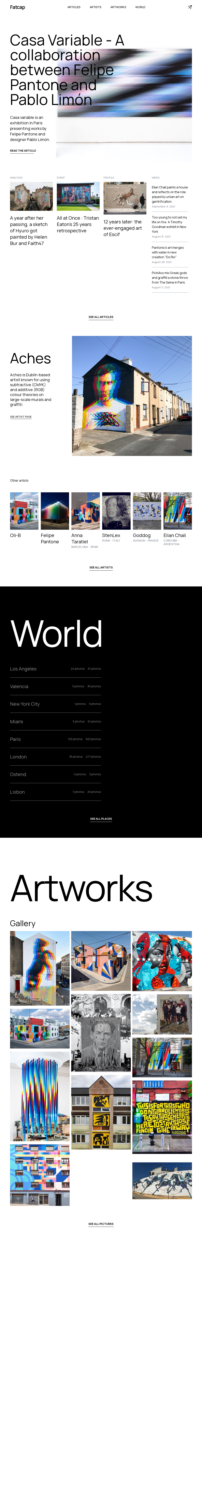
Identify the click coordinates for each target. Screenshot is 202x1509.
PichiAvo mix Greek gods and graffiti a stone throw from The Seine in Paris (170, 278)
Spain (94, 547)
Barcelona (79, 547)
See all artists (101, 567)
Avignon (139, 540)
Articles (73, 7)
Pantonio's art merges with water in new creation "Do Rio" (168, 252)
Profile (109, 177)
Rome (106, 540)
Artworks (118, 7)
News (156, 178)
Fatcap (17, 7)
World (140, 7)
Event (61, 177)
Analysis (16, 177)
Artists (95, 7)
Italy (116, 540)
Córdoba (170, 540)
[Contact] (190, 7)
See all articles (101, 317)
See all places (101, 819)
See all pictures (101, 1224)
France (153, 540)
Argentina (172, 544)
